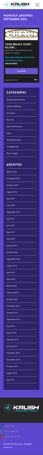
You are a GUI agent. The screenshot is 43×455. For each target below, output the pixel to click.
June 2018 (11, 205)
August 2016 (12, 265)
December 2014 (13, 353)
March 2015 (12, 333)
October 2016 (12, 252)
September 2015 (13, 319)
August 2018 (12, 192)
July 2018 (10, 198)
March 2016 (12, 286)
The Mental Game (14, 140)
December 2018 (13, 178)
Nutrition (7, 53)
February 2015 (13, 339)
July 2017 (10, 218)
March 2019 (12, 172)
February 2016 (13, 292)
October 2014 (12, 366)
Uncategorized (12, 146)
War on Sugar (12, 153)
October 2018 (12, 185)
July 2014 (10, 380)
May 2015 (11, 326)
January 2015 (12, 346)
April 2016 (11, 279)
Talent (9, 133)
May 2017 (11, 232)
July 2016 (10, 272)
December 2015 (13, 306)
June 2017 (11, 225)
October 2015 (12, 312)
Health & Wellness (20, 50)
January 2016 (12, 299)
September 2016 (13, 259)
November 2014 (13, 359)
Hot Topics (29, 50)
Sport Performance (14, 126)
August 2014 (12, 373)
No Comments (16, 53)
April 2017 (11, 239)
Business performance (16, 99)
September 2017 (13, 212)
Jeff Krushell (10, 50)
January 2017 (12, 245)
